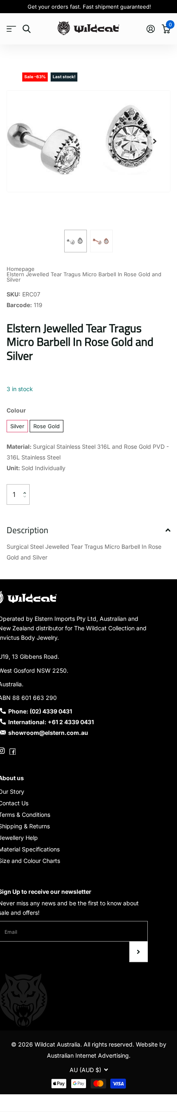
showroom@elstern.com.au (48, 732)
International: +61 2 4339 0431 (51, 721)
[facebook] (12, 750)
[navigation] (75, 241)
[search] (26, 29)
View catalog (11, 29)
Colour (16, 410)
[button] (155, 141)
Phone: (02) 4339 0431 (40, 711)
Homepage (21, 269)
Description (27, 529)
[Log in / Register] (150, 29)
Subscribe (138, 952)
